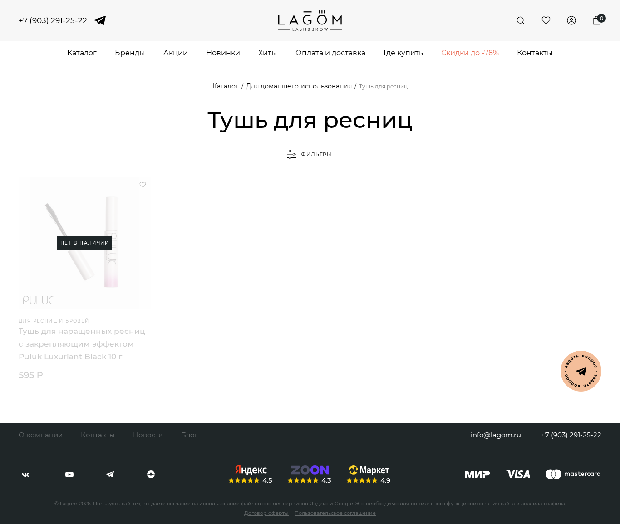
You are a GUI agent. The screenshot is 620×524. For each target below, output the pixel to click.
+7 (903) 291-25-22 (53, 20)
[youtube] (69, 474)
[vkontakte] (25, 474)
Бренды (130, 53)
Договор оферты (266, 513)
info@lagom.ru (496, 435)
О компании (41, 435)
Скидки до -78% (470, 53)
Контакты (535, 53)
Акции (175, 53)
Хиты (267, 53)
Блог (189, 435)
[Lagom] (310, 20)
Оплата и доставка (330, 53)
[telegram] (100, 20)
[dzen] (151, 474)
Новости (148, 435)
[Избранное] (546, 20)
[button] (143, 185)
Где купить (403, 53)
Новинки (223, 53)
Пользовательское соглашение (335, 513)
